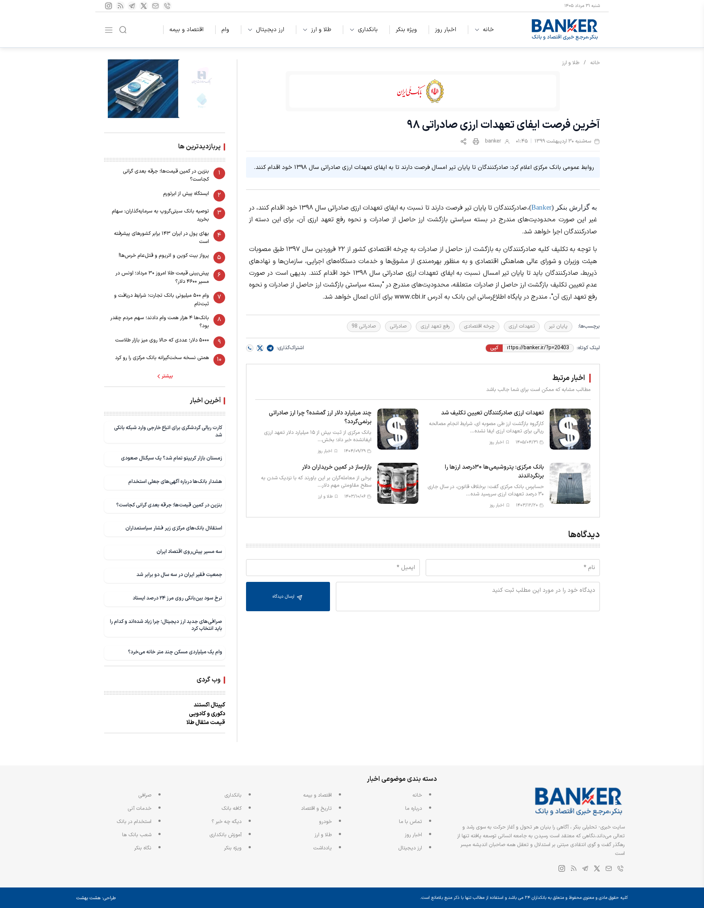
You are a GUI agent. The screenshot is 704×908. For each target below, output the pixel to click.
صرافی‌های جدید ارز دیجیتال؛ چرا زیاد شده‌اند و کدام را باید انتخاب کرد (166, 625)
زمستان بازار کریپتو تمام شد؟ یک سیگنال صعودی (171, 458)
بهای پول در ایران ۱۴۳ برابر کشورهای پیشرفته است (161, 238)
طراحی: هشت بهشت (96, 898)
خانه (488, 29)
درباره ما (413, 808)
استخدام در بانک (134, 822)
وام (225, 29)
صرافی (144, 795)
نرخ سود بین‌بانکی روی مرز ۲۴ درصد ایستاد (177, 598)
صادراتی (398, 326)
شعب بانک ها (136, 835)
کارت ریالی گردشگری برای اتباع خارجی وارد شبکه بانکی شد (168, 431)
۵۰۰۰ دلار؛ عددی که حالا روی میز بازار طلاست (162, 340)
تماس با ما (410, 822)
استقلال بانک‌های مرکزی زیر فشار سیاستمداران (173, 528)
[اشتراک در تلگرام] (270, 348)
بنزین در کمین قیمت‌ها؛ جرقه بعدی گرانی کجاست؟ (166, 175)
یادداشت (322, 848)
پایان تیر (558, 326)
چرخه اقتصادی (479, 326)
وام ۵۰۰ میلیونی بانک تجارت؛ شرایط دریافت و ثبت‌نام (161, 299)
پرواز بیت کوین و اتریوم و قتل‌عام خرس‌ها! (164, 255)
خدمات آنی (139, 808)
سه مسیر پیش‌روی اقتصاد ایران (189, 551)
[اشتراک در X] (260, 348)
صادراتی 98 (364, 326)
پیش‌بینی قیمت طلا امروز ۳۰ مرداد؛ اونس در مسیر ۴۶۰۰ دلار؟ (162, 277)
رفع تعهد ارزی (435, 326)
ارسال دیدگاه (284, 596)
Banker (541, 207)
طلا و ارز (321, 29)
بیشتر (167, 376)
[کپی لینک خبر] (463, 141)
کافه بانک (231, 808)
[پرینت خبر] (476, 141)
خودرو (325, 822)
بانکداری (368, 29)
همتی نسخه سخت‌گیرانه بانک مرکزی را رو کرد (162, 358)
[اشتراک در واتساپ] (249, 348)
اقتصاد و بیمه (186, 29)
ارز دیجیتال (270, 29)
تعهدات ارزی (522, 326)
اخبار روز (445, 29)
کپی (494, 348)
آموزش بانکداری (225, 835)
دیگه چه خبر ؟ (227, 822)
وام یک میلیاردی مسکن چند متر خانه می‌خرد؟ (175, 652)
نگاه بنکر (142, 848)
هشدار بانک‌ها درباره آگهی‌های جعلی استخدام (175, 482)
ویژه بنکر (406, 29)
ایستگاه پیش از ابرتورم (186, 194)
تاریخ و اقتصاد (316, 808)
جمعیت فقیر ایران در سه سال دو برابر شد (179, 575)
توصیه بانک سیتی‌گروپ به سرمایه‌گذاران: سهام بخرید (160, 215)
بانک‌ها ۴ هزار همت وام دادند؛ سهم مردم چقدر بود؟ (159, 322)
